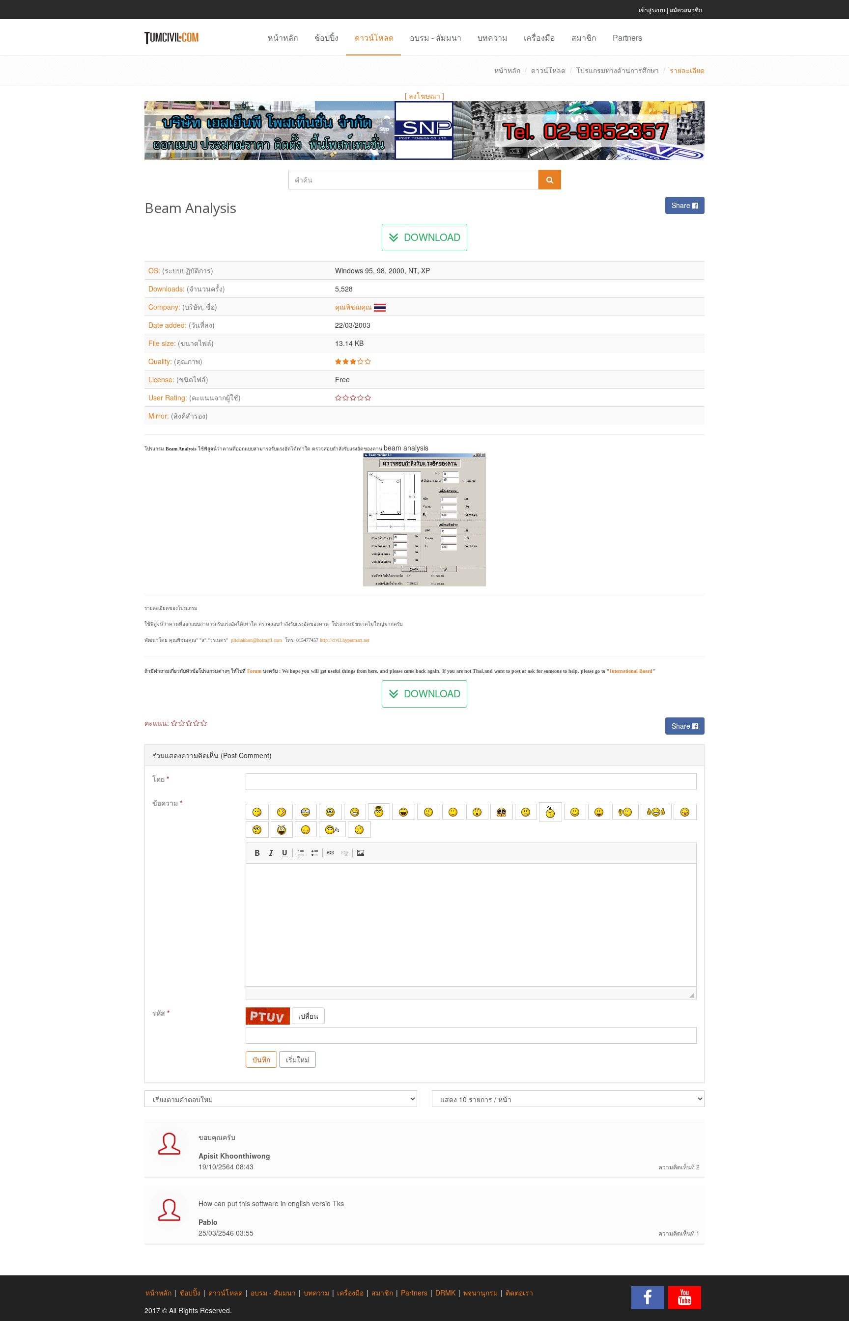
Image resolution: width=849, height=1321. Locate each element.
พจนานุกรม (480, 1292)
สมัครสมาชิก (686, 9)
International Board (631, 671)
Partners (627, 37)
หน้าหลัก (283, 37)
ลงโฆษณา (424, 96)
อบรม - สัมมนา (435, 37)
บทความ (493, 37)
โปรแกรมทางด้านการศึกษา (617, 70)
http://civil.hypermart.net (344, 640)
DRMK (445, 1292)
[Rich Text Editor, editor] (471, 925)
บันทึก (261, 1059)
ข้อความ (167, 803)
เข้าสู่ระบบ (652, 9)
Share (682, 205)
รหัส (161, 1013)
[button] (257, 852)
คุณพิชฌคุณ (353, 307)
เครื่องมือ (539, 37)
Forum (254, 671)
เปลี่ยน (308, 1016)
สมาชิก (583, 37)
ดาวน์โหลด (374, 37)
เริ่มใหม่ (297, 1059)
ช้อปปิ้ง (326, 37)
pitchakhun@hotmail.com (256, 640)
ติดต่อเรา (519, 1292)
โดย (160, 779)
